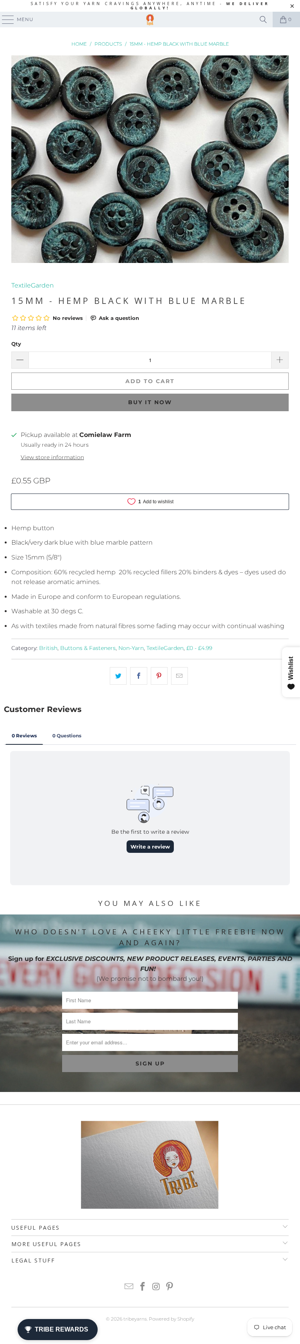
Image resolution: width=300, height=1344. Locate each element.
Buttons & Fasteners (88, 648)
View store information (52, 457)
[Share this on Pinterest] (159, 676)
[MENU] (4, 19)
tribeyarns (135, 1319)
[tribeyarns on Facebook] (143, 1287)
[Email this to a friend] (179, 676)
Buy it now (150, 402)
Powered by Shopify (171, 1319)
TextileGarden (32, 285)
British (48, 648)
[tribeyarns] (150, 19)
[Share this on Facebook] (138, 676)
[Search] (263, 19)
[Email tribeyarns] (129, 1287)
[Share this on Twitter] (118, 676)
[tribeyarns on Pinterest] (170, 1287)
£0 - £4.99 (199, 648)
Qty (16, 344)
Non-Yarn (131, 648)
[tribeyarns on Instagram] (156, 1287)
